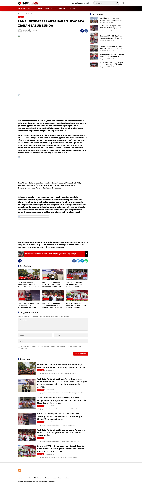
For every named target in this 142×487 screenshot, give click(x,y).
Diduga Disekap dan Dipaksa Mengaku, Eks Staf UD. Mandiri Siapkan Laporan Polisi (111, 47)
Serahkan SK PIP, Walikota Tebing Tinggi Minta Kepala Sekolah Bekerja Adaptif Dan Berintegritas (111, 19)
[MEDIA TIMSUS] (28, 3)
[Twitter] (78, 261)
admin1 (25, 30)
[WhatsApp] (86, 261)
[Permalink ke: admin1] (20, 31)
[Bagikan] (86, 31)
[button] (117, 3)
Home (20, 478)
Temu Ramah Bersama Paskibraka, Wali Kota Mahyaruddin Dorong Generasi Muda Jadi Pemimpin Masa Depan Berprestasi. (74, 284)
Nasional (21, 17)
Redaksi (28, 478)
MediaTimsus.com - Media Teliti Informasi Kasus (36, 482)
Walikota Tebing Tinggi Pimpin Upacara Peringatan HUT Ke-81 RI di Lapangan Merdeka (111, 64)
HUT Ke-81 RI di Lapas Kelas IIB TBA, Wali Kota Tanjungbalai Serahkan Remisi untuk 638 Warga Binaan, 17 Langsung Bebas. (28, 305)
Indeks (66, 478)
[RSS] (19, 470)
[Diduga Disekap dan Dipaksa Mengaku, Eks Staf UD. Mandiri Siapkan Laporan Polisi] (94, 48)
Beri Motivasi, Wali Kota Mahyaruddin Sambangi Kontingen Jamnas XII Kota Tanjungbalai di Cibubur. (28, 284)
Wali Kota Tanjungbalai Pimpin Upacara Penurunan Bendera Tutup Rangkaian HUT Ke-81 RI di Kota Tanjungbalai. (52, 305)
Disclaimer (38, 478)
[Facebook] (74, 261)
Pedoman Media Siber (53, 478)
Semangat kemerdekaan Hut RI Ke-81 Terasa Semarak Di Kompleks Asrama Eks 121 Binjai (112, 56)
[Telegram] (82, 261)
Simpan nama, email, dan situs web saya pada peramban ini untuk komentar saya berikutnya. (51, 347)
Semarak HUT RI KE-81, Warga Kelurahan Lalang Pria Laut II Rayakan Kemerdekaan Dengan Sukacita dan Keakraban (111, 37)
